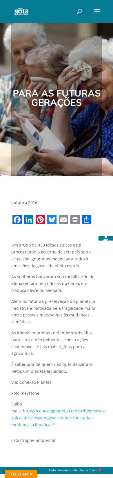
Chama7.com (87, 470)
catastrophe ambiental (33, 440)
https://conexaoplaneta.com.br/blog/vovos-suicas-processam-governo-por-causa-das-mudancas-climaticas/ (58, 417)
